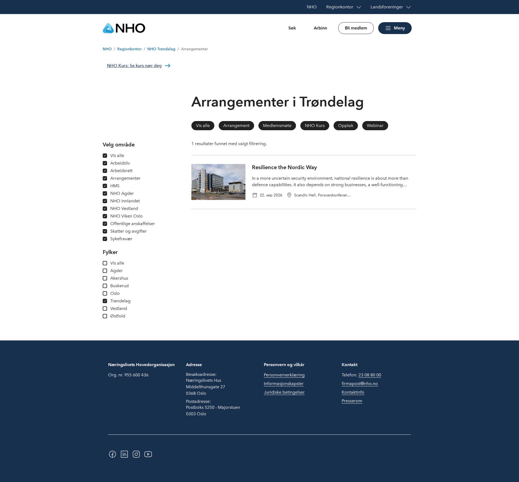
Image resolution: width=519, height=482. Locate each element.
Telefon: (361, 374)
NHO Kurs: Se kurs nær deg (134, 65)
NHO (107, 49)
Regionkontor (129, 49)
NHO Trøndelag (161, 49)
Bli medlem (356, 28)
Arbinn (320, 28)
